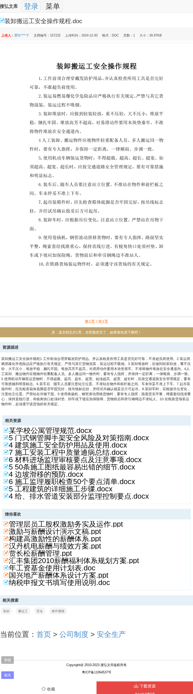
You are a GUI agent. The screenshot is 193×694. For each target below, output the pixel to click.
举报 (7, 660)
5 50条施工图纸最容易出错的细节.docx (72, 467)
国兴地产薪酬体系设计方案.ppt (58, 575)
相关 (7, 675)
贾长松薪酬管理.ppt (40, 553)
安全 (39, 611)
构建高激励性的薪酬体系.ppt (55, 539)
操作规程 (58, 611)
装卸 (6, 611)
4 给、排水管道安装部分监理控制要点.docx (79, 496)
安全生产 (111, 634)
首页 (43, 634)
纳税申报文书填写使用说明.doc (59, 582)
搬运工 (23, 611)
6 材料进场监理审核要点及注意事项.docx (75, 460)
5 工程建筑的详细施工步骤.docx (61, 489)
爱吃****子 (21, 35)
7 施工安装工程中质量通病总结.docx (68, 452)
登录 (31, 6)
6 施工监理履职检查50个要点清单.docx (72, 482)
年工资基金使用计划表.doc (52, 568)
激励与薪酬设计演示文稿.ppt (55, 531)
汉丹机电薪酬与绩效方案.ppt (55, 546)
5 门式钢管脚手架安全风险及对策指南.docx (79, 438)
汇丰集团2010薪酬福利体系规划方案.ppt (74, 561)
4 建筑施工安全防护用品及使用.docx (68, 445)
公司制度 (73, 634)
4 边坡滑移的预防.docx (46, 474)
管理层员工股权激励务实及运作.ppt (66, 524)
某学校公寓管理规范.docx (50, 430)
